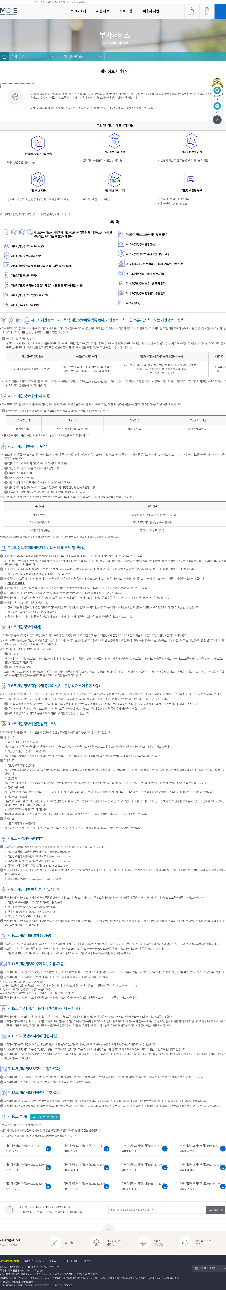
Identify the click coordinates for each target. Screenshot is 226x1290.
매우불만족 (76, 1212)
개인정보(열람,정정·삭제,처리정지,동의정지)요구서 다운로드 (39, 573)
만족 (39, 1212)
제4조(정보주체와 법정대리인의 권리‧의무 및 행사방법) (41, 265)
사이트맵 (86, 1260)
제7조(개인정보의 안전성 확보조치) (30, 295)
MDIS (17, 11)
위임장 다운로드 (16, 583)
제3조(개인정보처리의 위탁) (26, 255)
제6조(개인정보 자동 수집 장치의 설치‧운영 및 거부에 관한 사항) (47, 285)
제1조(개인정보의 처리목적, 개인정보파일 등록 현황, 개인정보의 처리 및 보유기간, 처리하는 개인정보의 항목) (73, 234)
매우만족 (27, 1212)
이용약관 (54, 1260)
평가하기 (214, 1209)
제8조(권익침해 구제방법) (25, 304)
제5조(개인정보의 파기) (24, 275)
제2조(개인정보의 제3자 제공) (27, 246)
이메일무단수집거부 (34, 1260)
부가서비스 (18, 56)
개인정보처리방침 (73, 56)
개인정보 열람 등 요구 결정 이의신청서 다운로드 (33, 611)
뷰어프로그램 (70, 1260)
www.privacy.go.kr (95, 381)
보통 (49, 1212)
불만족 (61, 1212)
